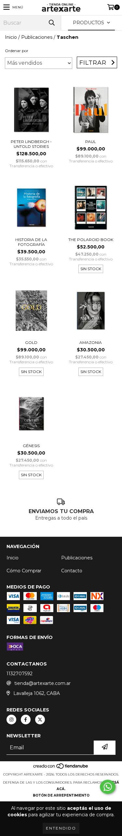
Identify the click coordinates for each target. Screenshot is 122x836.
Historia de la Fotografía (31, 242)
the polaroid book (90, 239)
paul (90, 141)
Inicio (11, 37)
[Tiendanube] (61, 768)
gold (31, 342)
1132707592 (20, 673)
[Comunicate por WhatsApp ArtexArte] (107, 787)
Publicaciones (36, 37)
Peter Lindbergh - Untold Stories (31, 144)
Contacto (71, 571)
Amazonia (90, 342)
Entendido (61, 828)
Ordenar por (16, 50)
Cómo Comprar (24, 571)
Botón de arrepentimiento (61, 795)
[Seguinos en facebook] (26, 719)
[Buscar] (51, 23)
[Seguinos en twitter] (40, 719)
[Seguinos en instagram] (11, 719)
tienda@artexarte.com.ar (42, 683)
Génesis (31, 445)
